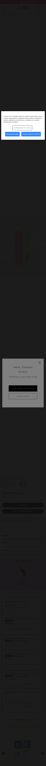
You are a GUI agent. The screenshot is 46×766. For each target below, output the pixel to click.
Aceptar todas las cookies (31, 134)
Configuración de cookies (22, 127)
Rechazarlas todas (12, 134)
